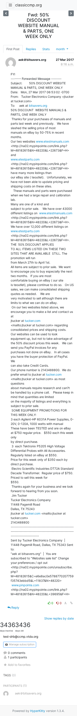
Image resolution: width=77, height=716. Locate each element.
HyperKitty (37, 711)
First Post (12, 49)
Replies (31, 49)
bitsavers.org (38, 105)
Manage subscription (21, 644)
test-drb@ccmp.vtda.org (20, 636)
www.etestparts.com (25, 159)
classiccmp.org (28, 5)
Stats (46, 49)
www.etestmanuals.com (52, 141)
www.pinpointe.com (25, 585)
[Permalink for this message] (71, 603)
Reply (14, 607)
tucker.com (32, 320)
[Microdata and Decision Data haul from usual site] (6, 13)
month (61, 49)
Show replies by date (59, 618)
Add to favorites (19, 664)
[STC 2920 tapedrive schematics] (71, 13)
